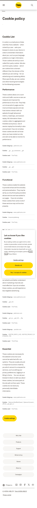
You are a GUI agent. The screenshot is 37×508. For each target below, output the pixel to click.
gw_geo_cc (11, 404)
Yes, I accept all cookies (18, 272)
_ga (9, 150)
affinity (4, 404)
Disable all (18, 265)
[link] (18, 435)
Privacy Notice (12, 254)
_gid (22, 150)
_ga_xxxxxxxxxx (16, 150)
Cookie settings (9, 418)
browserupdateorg (13, 217)
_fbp (21, 318)
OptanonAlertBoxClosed (15, 402)
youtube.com (17, 329)
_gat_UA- (11, 302)
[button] (3, 11)
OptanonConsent (28, 402)
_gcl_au (10, 318)
